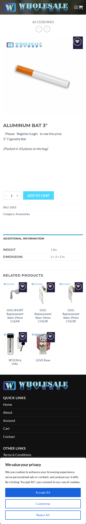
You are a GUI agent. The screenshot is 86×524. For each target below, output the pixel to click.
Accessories (43, 22)
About (7, 412)
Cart (6, 428)
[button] (76, 7)
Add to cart (38, 195)
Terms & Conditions (17, 455)
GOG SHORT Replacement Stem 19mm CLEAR (14, 316)
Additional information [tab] (23, 238)
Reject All (43, 515)
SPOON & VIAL (15, 362)
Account (9, 420)
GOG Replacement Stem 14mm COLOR (42, 316)
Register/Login (27, 134)
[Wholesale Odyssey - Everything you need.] (37, 7)
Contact (9, 436)
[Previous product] (47, 29)
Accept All (43, 492)
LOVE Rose (43, 360)
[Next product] (39, 29)
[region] (43, 491)
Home (7, 404)
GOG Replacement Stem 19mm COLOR (70, 316)
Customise (43, 503)
